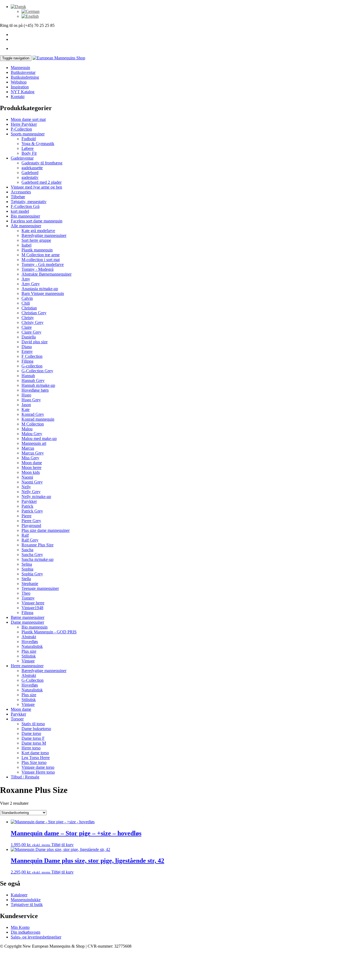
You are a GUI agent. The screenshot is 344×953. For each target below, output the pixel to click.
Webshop (19, 82)
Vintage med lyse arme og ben (36, 187)
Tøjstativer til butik (27, 904)
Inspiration (20, 87)
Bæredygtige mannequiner (44, 235)
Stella (26, 578)
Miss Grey (30, 458)
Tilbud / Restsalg (25, 777)
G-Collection (33, 680)
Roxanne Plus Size (37, 545)
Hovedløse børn (35, 390)
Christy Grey (33, 322)
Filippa (27, 361)
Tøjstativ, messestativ (28, 201)
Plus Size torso (34, 762)
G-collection (32, 366)
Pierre (26, 516)
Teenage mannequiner (40, 588)
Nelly (26, 487)
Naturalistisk (32, 646)
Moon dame (32, 462)
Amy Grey (31, 283)
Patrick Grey (32, 511)
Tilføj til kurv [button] (62, 844)
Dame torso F (33, 738)
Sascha (27, 549)
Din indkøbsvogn (25, 932)
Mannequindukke (26, 899)
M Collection (33, 424)
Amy (26, 279)
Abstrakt (29, 636)
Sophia (27, 569)
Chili (26, 303)
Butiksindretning (25, 77)
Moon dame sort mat (28, 119)
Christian (29, 308)
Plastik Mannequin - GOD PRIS (49, 632)
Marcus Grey (33, 453)
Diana (27, 346)
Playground (31, 525)
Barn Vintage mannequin (43, 293)
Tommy (28, 598)
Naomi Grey (32, 482)
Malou (27, 429)
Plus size (29, 651)
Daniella (29, 337)
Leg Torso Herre (36, 757)
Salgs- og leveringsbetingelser (36, 937)
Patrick (27, 506)
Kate (26, 409)
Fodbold (29, 138)
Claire (27, 327)
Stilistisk (29, 656)
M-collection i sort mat (41, 259)
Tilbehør (18, 196)
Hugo (26, 395)
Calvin (27, 298)
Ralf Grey (30, 540)
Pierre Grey (31, 520)
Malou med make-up (39, 438)
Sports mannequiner (28, 134)
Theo (26, 593)
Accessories (21, 192)
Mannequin (20, 67)
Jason (26, 404)
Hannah (28, 375)
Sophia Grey (32, 574)
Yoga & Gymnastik (38, 143)
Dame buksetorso (36, 728)
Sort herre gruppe (36, 240)
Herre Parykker (24, 124)
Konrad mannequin (38, 419)
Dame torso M (34, 743)
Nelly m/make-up (36, 496)
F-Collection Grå (25, 206)
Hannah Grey (33, 380)
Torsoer (17, 719)
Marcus (28, 448)
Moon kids (31, 472)
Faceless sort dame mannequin (36, 221)
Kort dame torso (35, 752)
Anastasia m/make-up (40, 288)
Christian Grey (34, 313)
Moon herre (31, 467)
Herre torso (31, 748)
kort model (20, 211)
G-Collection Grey (37, 371)
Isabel (26, 245)
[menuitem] (18, 6)
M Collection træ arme (41, 254)
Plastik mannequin (37, 250)
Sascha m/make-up (37, 559)
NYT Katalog (22, 91)
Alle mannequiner (26, 225)
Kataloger (19, 895)
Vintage (28, 661)
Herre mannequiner (27, 665)
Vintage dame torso (38, 767)
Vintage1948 (32, 607)
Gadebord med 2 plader (42, 182)
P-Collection (21, 129)
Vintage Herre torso (38, 772)
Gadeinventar (22, 158)
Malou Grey (32, 433)
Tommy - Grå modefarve (43, 264)
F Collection (32, 356)
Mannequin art (34, 443)
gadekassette (32, 167)
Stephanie (30, 583)
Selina (27, 564)
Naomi (27, 477)
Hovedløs (30, 641)
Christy (28, 317)
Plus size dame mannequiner (46, 530)
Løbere (28, 148)
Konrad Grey (33, 414)
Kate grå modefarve (38, 230)
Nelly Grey (31, 491)
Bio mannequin (35, 627)
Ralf (25, 535)
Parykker (29, 501)
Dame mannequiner (27, 622)
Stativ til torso (33, 723)
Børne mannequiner (27, 617)
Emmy (27, 351)
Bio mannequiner (25, 216)
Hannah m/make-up (38, 385)
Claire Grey (31, 332)
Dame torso (31, 733)
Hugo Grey (31, 400)
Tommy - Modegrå (37, 269)
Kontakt (17, 96)
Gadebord (30, 172)
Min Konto (20, 927)
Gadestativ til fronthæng (42, 163)
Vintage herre (33, 603)
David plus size (35, 342)
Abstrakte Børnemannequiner (46, 274)
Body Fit (29, 153)
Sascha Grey (32, 554)
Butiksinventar (23, 72)
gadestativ (30, 177)
